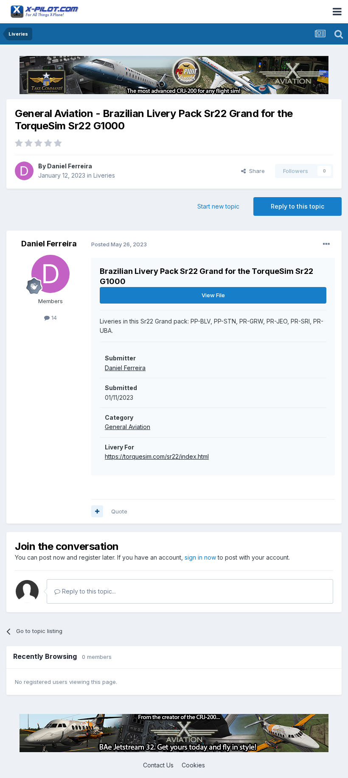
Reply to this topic (297, 206)
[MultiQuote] (97, 511)
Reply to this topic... (88, 591)
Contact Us (158, 765)
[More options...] (326, 244)
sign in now (200, 557)
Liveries (104, 175)
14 (53, 317)
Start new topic (218, 206)
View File (213, 295)
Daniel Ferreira (69, 166)
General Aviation (127, 426)
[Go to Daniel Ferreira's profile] (24, 171)
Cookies (193, 765)
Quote (119, 511)
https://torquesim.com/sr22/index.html (157, 456)
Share (255, 170)
